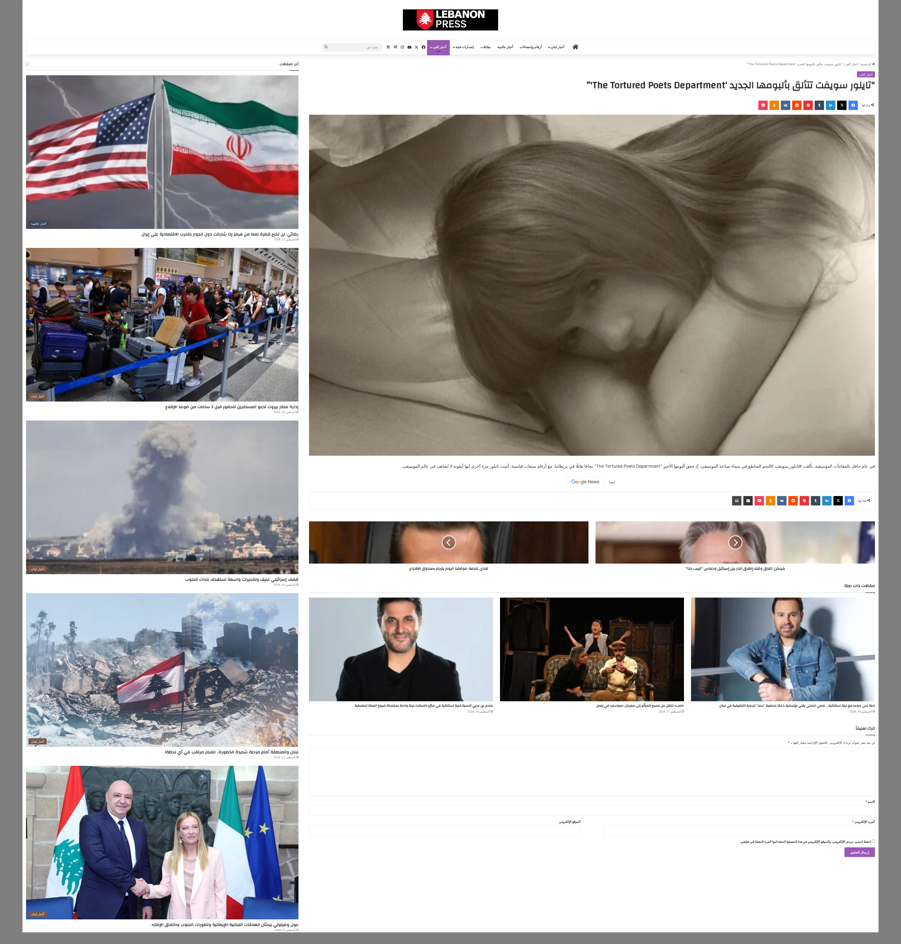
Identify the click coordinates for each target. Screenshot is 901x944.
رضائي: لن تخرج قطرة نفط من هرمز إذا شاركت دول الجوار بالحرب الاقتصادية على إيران (219, 234)
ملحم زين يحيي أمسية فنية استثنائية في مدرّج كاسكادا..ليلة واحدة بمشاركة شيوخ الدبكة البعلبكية (424, 706)
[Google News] (585, 482)
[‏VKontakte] (785, 105)
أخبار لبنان (557, 47)
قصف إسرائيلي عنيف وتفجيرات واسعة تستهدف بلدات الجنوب (241, 579)
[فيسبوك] (853, 105)
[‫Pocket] (763, 105)
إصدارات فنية (465, 47)
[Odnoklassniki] (774, 105)
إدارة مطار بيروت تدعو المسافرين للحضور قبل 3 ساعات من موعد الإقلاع (231, 407)
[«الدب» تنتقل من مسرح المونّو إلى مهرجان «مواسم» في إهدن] (592, 649)
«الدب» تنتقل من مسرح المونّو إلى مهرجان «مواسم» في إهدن (640, 706)
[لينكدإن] (830, 105)
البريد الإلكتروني (863, 821)
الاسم (870, 802)
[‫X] (842, 105)
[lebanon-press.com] (450, 19)
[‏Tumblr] (819, 105)
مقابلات (486, 47)
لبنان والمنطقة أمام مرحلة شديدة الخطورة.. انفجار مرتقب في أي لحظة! (231, 752)
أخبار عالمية (505, 47)
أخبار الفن (439, 47)
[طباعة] (736, 500)
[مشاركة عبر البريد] (748, 500)
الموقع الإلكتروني (570, 821)
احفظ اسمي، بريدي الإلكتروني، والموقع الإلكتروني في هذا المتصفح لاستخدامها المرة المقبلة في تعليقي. (805, 841)
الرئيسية (866, 64)
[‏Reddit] (797, 105)
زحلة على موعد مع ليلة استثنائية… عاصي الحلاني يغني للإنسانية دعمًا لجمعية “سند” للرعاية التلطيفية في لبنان (797, 706)
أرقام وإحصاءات (531, 47)
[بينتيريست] (808, 105)
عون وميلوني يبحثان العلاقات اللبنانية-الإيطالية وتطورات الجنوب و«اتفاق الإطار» (225, 925)
